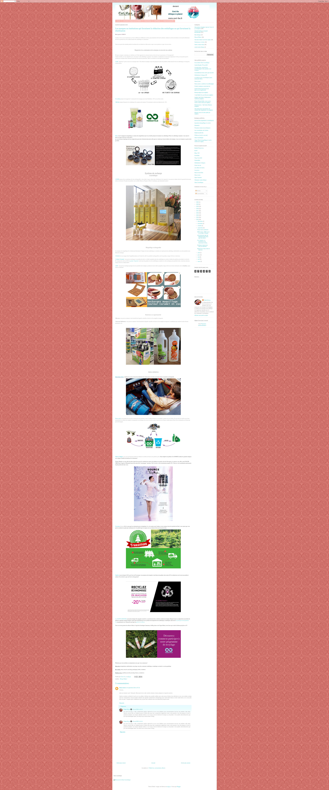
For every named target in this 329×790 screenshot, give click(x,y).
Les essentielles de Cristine (201, 130)
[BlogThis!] (137, 677)
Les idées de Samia (199, 167)
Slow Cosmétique (198, 137)
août (199, 252)
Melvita (117, 102)
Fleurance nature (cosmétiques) (202, 128)
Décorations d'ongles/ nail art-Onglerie (132, 21)
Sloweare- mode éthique (200, 180)
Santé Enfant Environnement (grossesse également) (201, 89)
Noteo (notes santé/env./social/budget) (204, 83)
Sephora (117, 575)
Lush (117, 61)
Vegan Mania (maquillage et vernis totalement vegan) (203, 141)
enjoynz (169, 786)
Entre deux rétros (119, 377)
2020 (197, 204)
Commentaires (200, 193)
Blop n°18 (196, 153)
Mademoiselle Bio (198, 132)
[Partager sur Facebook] (140, 677)
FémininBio (197, 160)
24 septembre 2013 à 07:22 (133, 687)
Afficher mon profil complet (201, 315)
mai (199, 257)
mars (199, 261)
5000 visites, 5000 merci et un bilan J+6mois (203, 232)
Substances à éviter (199, 42)
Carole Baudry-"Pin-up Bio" (201, 65)
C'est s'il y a (127, 709)
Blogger (179, 786)
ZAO (117, 266)
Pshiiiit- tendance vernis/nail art (202, 86)
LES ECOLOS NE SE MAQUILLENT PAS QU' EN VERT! (202, 237)
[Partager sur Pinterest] (141, 677)
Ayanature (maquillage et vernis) (202, 123)
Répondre (121, 703)
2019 (197, 206)
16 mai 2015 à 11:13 (137, 709)
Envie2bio (196, 155)
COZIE (117, 179)
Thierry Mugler (119, 456)
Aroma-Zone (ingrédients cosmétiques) (204, 120)
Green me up (197, 165)
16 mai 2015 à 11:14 (137, 721)
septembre (200, 227)
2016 (197, 213)
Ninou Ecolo (197, 81)
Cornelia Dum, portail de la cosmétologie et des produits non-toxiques (202, 69)
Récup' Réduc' (147, 21)
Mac (116, 136)
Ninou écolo (122, 687)
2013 (197, 219)
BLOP (195, 150)
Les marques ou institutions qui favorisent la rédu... (202, 242)
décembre (200, 221)
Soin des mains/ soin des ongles (202, 39)
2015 (197, 215)
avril (199, 259)
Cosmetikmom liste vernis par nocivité (204, 72)
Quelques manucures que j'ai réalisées (202, 245)
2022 (197, 202)
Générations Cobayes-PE (200, 75)
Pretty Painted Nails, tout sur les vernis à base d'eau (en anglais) (202, 102)
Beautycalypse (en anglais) (201, 92)
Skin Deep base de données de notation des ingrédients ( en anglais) (203, 109)
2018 (197, 208)
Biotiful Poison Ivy (199, 148)
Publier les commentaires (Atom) (157, 768)
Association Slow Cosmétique (201, 62)
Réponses (123, 706)
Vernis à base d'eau (199, 44)
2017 (197, 210)
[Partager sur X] (138, 677)
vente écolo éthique (199, 47)
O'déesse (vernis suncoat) (200, 135)
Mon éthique (197, 34)
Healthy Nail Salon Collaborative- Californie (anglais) (202, 98)
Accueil (118, 21)
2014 (197, 217)
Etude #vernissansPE (168, 21)
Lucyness (196, 170)
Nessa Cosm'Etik (198, 172)
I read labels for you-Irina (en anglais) (203, 95)
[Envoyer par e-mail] (135, 677)
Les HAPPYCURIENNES (121, 619)
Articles (199, 190)
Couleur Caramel (120, 259)
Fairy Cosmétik (198, 158)
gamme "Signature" (134, 261)
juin (199, 255)
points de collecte (140, 622)
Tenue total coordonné (202, 229)
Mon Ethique (157, 21)
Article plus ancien (185, 763)
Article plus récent (121, 763)
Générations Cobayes (199, 163)
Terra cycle (118, 418)
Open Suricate (198, 177)
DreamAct (196, 125)
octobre (200, 225)
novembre (200, 223)
